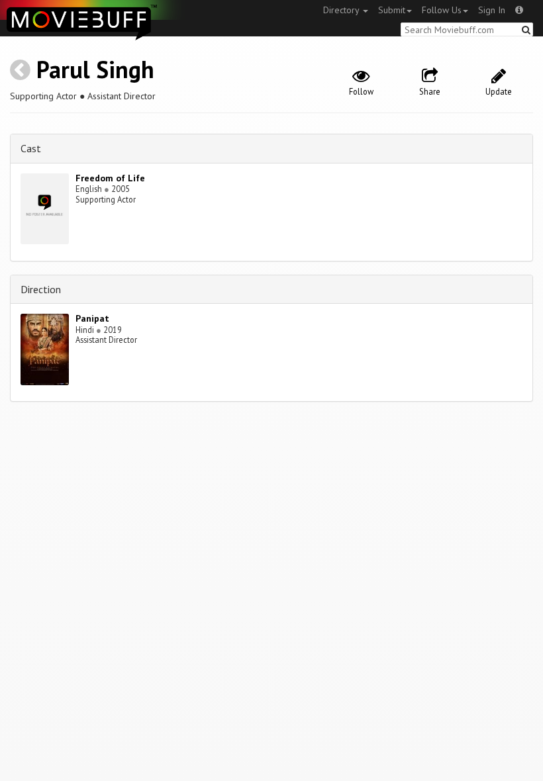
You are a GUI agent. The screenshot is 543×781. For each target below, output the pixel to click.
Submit (391, 10)
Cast (31, 148)
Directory (342, 10)
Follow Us (442, 10)
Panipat (92, 318)
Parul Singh (95, 69)
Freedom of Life (110, 178)
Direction (41, 289)
